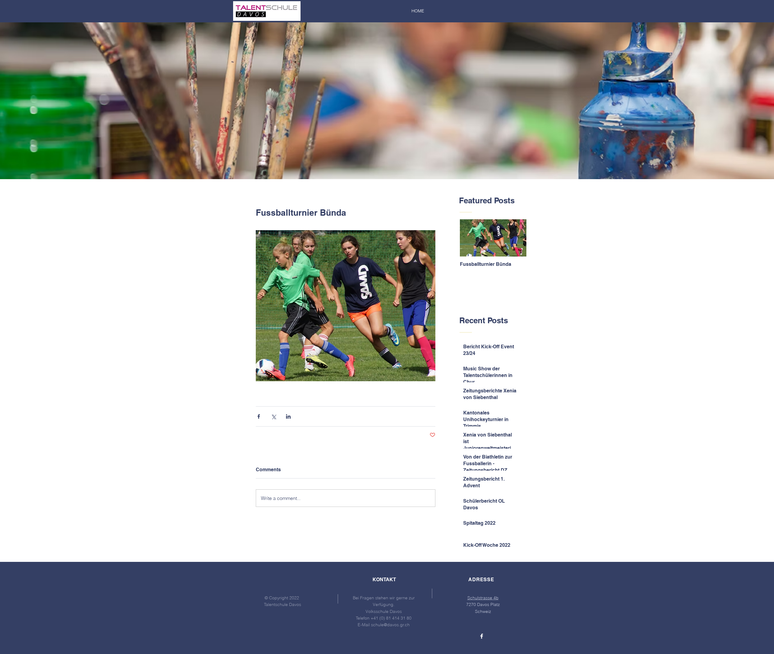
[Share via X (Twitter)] (273, 416)
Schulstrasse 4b (483, 598)
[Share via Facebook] (259, 416)
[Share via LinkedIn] (288, 416)
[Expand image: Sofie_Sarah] (345, 305)
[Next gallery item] (428, 306)
